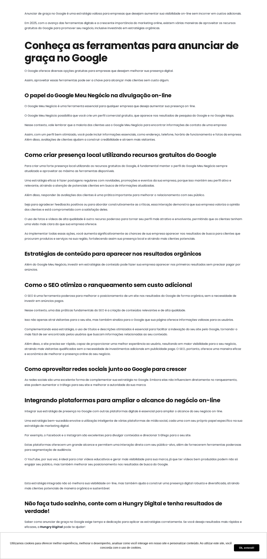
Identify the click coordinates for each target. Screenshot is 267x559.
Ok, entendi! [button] (246, 547)
